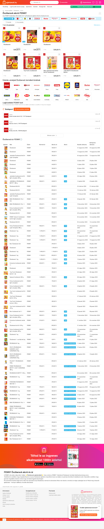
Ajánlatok (29, 6)
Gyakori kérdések (7, 493)
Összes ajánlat (8, 10)
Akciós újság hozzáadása (9, 504)
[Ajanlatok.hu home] (10, 2)
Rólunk (4, 502)
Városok (49, 6)
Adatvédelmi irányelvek (49, 519)
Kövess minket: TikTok (31, 500)
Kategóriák (42, 6)
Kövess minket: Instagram (32, 496)
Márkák (4, 498)
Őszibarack (16, 10)
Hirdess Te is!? (6, 495)
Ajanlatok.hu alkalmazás (8, 500)
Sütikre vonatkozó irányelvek (62, 519)
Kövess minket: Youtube (31, 498)
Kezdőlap (5, 6)
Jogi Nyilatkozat (27, 519)
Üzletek (35, 6)
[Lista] (100, 2)
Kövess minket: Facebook (32, 494)
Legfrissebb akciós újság (17, 6)
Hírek (4, 506)
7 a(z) (8, 25)
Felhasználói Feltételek (37, 519)
